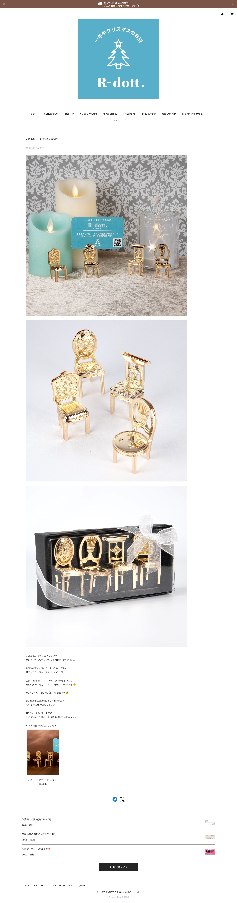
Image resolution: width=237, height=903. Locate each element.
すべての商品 (110, 114)
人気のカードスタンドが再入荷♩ (43, 139)
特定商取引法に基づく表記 (61, 885)
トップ (31, 114)
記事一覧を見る (118, 867)
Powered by (115, 897)
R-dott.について (50, 114)
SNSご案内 (129, 114)
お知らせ (69, 114)
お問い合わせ (169, 114)
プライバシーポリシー (33, 885)
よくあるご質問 (148, 114)
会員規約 (82, 885)
